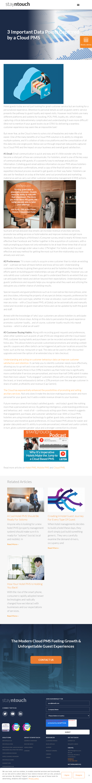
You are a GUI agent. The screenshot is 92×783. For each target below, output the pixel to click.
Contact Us (71, 740)
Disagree (79, 775)
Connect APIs (6, 763)
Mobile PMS (43, 467)
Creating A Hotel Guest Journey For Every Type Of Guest (66, 517)
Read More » (13, 544)
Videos (48, 757)
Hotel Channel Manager (10, 756)
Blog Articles (50, 744)
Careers (26, 750)
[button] (46, 660)
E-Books (48, 754)
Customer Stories (51, 740)
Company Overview (30, 740)
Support (48, 747)
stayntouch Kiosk (8, 760)
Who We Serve (28, 744)
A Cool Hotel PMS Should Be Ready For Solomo (23, 517)
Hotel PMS (30, 467)
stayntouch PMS (7, 744)
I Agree (66, 775)
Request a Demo (73, 744)
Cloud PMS (59, 467)
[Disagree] (89, 775)
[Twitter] (5, 713)
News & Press (28, 747)
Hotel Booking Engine (9, 753)
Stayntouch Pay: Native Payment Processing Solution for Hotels (12, 748)
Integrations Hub (8, 766)
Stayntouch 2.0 (7, 740)
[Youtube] (12, 713)
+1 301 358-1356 (72, 760)
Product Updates (51, 750)
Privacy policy (34, 779)
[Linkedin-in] (20, 713)
